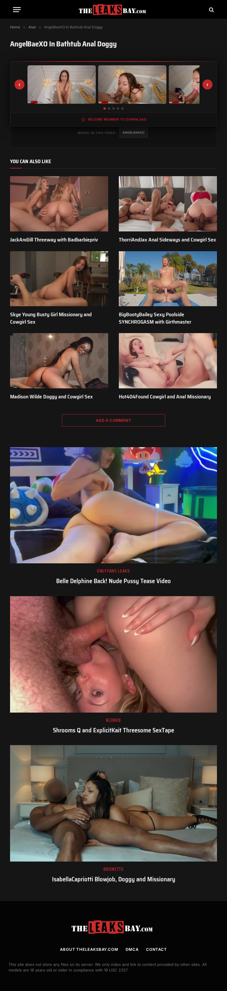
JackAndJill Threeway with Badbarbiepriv (54, 239)
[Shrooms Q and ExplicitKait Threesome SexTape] (113, 654)
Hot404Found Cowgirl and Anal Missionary (165, 396)
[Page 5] (122, 108)
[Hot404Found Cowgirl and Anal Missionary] (168, 360)
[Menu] (17, 9)
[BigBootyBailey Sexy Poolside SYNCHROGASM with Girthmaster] (168, 278)
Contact (156, 949)
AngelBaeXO (134, 132)
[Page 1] (104, 108)
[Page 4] (118, 108)
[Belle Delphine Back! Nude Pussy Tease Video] (113, 505)
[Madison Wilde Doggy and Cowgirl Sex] (59, 360)
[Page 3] (113, 108)
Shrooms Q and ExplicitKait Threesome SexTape (113, 730)
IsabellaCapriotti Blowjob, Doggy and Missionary (113, 879)
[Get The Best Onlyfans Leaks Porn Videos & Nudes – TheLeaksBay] (113, 9)
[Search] (211, 9)
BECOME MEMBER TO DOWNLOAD (117, 119)
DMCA (132, 949)
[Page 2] (109, 108)
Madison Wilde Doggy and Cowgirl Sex (51, 396)
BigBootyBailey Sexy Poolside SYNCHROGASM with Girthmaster (155, 318)
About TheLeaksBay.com (89, 949)
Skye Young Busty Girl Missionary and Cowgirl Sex (51, 318)
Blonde (113, 720)
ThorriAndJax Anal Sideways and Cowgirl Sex (167, 239)
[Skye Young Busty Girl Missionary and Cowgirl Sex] (59, 278)
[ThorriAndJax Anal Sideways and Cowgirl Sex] (168, 203)
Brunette (113, 869)
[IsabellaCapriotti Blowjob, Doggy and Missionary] (113, 803)
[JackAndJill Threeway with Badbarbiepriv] (59, 203)
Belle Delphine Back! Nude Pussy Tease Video (113, 581)
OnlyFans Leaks (113, 571)
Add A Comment (113, 420)
